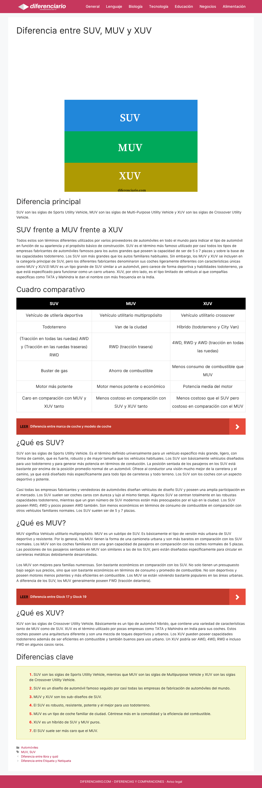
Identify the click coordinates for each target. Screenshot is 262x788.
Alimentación (234, 6)
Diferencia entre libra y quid (39, 756)
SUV (32, 752)
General (92, 6)
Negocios (208, 6)
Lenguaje (114, 6)
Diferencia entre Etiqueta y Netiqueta (46, 760)
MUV (24, 752)
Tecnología (158, 6)
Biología (135, 6)
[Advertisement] (131, 64)
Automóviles (29, 747)
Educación (184, 6)
